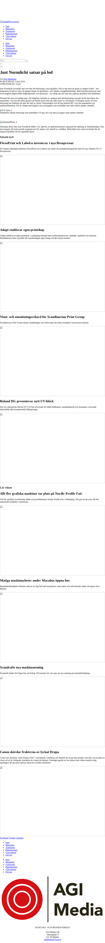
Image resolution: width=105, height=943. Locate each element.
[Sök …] (1, 66)
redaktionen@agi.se (52, 939)
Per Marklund (10, 79)
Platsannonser (11, 34)
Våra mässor (10, 36)
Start (7, 26)
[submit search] (27, 61)
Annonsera (10, 31)
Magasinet (9, 29)
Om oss (8, 39)
